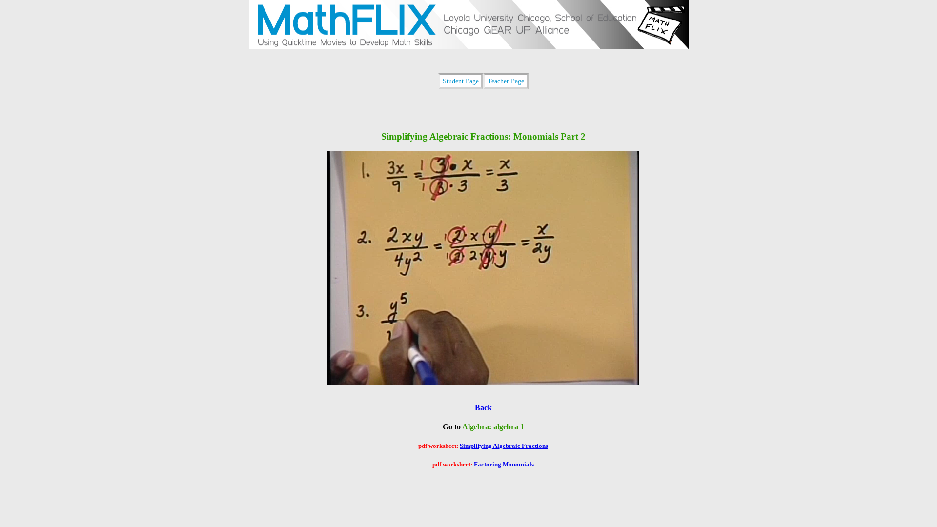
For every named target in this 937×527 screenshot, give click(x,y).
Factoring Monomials (504, 464)
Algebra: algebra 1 (493, 427)
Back (483, 408)
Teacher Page (506, 81)
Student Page (461, 81)
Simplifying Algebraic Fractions (504, 445)
